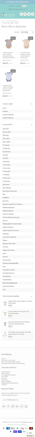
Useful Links (8, 104)
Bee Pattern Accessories (10, 191)
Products (5, 111)
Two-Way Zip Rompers (11, 296)
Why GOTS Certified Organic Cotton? (10, 361)
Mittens (5, 240)
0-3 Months (6, 145)
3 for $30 (5, 158)
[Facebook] (8, 406)
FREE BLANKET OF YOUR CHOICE (12, 224)
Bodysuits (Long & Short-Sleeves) (12, 204)
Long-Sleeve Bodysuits (9, 237)
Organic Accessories (8, 250)
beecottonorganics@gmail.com (18, 9)
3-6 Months (6, 161)
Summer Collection (8, 286)
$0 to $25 (6, 129)
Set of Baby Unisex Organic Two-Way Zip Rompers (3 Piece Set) (19, 333)
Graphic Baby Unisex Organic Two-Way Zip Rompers (20, 302)
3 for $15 (5, 155)
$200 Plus (6, 135)
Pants (4, 253)
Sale (4, 266)
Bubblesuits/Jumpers (9, 207)
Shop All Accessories (9, 270)
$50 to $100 (6, 142)
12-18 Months (6, 148)
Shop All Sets (7, 276)
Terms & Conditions (6, 381)
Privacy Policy (4, 379)
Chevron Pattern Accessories (11, 217)
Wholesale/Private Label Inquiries (9, 383)
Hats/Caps (6, 234)
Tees (4, 289)
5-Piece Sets (6, 171)
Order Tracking (5, 373)
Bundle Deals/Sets (8, 118)
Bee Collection (7, 188)
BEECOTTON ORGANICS (14, 422)
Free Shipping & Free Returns (8, 375)
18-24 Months (7, 152)
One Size (5, 247)
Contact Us (18, 6)
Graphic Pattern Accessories (11, 230)
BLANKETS (6, 197)
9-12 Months (6, 181)
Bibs (4, 194)
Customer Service (5, 371)
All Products (6, 184)
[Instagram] (21, 406)
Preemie (5, 257)
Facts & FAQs (4, 376)
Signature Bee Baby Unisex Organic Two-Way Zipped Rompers (19, 323)
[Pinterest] (12, 406)
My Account (12, 6)
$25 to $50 (6, 138)
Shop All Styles (7, 279)
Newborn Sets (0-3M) (9, 243)
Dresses (5, 220)
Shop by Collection (8, 114)
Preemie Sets (7, 260)
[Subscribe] (31, 399)
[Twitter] (4, 406)
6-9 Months (6, 175)
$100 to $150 (7, 132)
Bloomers (5, 201)
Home (2, 21)
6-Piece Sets (6, 178)
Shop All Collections (8, 273)
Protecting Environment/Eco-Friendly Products (13, 363)
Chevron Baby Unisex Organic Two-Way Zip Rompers (19, 312)
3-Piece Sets (6, 165)
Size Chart (4, 378)
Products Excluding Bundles (10, 263)
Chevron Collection (8, 214)
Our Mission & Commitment (8, 360)
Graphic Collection (8, 227)
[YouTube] (26, 406)
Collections (7, 124)
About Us (3, 358)
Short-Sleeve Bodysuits (12, 21)
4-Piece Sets (6, 168)
